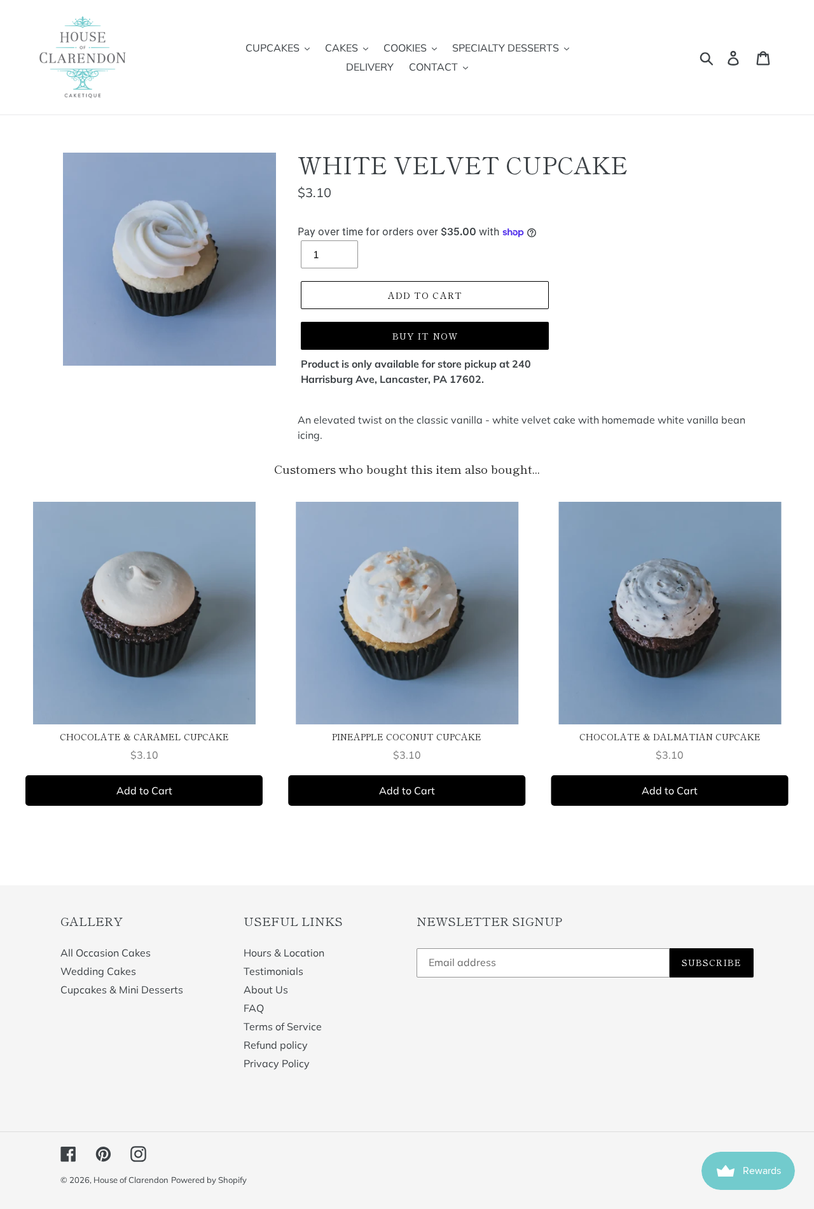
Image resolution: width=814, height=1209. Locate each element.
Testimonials (273, 971)
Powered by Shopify (209, 1180)
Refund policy (276, 1045)
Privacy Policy (277, 1063)
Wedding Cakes (98, 971)
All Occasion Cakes (105, 952)
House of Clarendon (131, 1180)
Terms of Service (283, 1026)
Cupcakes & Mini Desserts (121, 989)
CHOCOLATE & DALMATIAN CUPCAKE (670, 736)
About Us (266, 989)
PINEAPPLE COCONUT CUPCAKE (406, 736)
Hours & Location (284, 952)
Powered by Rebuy (407, 841)
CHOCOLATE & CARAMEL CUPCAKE (144, 736)
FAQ (254, 1008)
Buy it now (425, 335)
